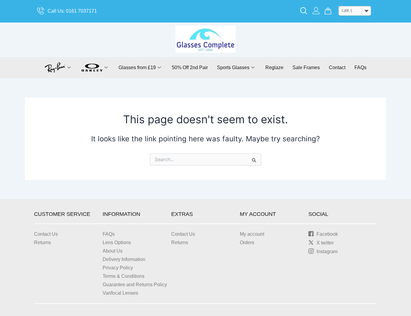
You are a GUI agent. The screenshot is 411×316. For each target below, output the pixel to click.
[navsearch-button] (304, 11)
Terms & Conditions (123, 276)
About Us (112, 250)
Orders (247, 242)
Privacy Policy (118, 267)
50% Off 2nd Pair (190, 67)
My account (252, 234)
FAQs (360, 67)
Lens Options (117, 242)
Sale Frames (306, 67)
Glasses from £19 (137, 67)
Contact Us (46, 234)
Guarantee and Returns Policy (135, 284)
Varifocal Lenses (120, 293)
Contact (337, 67)
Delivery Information (124, 259)
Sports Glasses (233, 67)
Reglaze (274, 67)
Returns (42, 242)
